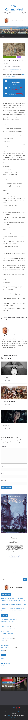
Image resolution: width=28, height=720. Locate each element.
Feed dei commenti (5, 663)
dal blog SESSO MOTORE (7, 621)
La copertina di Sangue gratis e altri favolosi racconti (15, 318)
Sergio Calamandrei (16, 66)
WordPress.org (4, 665)
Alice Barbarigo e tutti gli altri (9, 57)
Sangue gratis (4, 645)
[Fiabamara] (14, 411)
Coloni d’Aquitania (9, 402)
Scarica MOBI (20, 95)
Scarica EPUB (19, 93)
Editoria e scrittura (5, 624)
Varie (2, 650)
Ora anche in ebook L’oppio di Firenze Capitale (12, 598)
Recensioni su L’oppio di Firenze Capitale (11, 610)
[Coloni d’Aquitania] (14, 386)
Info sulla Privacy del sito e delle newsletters (14, 694)
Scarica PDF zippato (16, 89)
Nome (3, 466)
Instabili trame (21, 323)
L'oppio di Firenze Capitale (7, 628)
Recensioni (3, 643)
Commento (4, 446)
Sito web (3, 480)
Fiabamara (6, 426)
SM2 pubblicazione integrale (8, 647)
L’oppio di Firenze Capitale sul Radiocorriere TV (12, 608)
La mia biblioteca (5, 631)
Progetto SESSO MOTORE (7, 638)
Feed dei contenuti (5, 661)
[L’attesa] (14, 362)
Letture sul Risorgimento (7, 633)
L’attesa (5, 377)
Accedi (2, 658)
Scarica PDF (19, 87)
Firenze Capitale (5, 626)
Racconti (19, 57)
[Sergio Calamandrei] (14, 27)
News (2, 636)
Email (3, 473)
